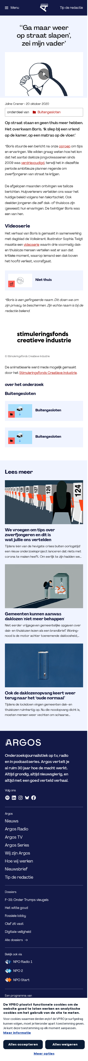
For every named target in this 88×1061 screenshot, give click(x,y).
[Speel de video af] (44, 74)
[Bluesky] (27, 797)
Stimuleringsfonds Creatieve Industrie (48, 373)
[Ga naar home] (44, 8)
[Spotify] (7, 797)
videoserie (31, 244)
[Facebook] (33, 797)
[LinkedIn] (13, 797)
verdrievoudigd (32, 163)
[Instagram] (20, 797)
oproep (64, 146)
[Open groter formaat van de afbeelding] (44, 337)
